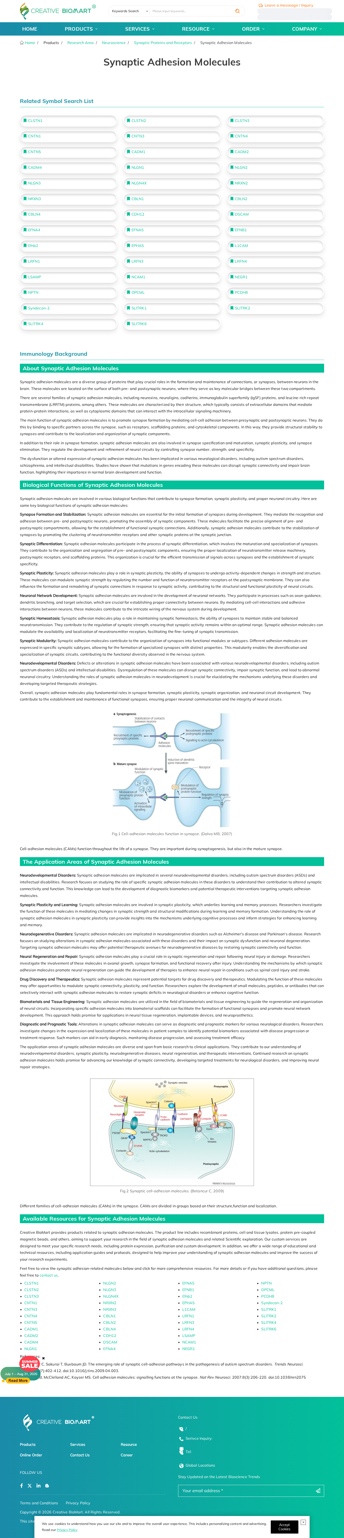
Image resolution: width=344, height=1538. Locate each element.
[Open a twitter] (29, 1486)
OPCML (138, 292)
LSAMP (34, 277)
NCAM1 (139, 277)
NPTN (33, 292)
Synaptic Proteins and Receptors (163, 42)
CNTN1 (34, 136)
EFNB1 (241, 230)
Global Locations (200, 1465)
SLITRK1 (139, 308)
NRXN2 (241, 183)
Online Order (31, 1455)
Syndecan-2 (39, 308)
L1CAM (241, 245)
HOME (29, 29)
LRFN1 (34, 261)
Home (29, 42)
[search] (237, 11)
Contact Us (80, 1455)
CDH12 (138, 214)
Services (77, 1444)
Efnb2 (33, 245)
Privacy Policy (67, 1530)
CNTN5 (34, 151)
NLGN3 (34, 183)
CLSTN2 (139, 120)
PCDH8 (241, 292)
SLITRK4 (35, 323)
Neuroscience (114, 42)
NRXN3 (34, 198)
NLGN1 (138, 167)
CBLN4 (34, 214)
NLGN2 (241, 167)
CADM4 (35, 167)
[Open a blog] (47, 1486)
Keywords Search (125, 11)
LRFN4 (241, 261)
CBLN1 (138, 198)
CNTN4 (241, 136)
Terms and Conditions (39, 1503)
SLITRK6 (139, 323)
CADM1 (139, 151)
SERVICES (137, 29)
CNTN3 (138, 136)
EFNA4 (34, 230)
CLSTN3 (242, 120)
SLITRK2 (242, 308)
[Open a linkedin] (38, 1486)
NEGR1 (241, 277)
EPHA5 (138, 245)
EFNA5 (138, 230)
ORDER (251, 29)
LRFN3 (138, 261)
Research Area (80, 42)
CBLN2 (241, 198)
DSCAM (242, 214)
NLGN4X (139, 183)
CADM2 (242, 151)
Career (127, 1455)
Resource (129, 1444)
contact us (49, 1275)
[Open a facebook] (21, 1486)
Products (28, 1444)
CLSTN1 (35, 120)
